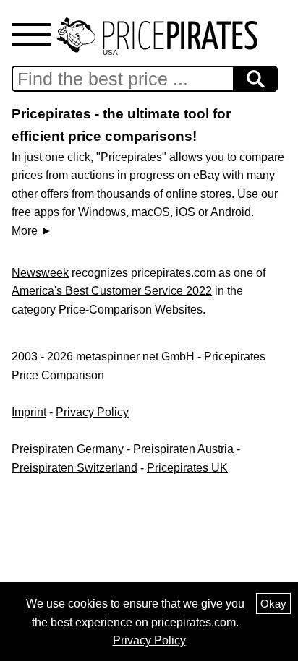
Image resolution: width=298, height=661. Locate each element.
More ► (32, 231)
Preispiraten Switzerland (74, 468)
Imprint (29, 412)
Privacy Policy (92, 412)
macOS (151, 212)
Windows (102, 212)
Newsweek (40, 273)
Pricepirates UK (187, 468)
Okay (273, 603)
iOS (185, 212)
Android (230, 212)
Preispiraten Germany (68, 449)
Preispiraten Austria (183, 449)
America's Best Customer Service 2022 (112, 291)
